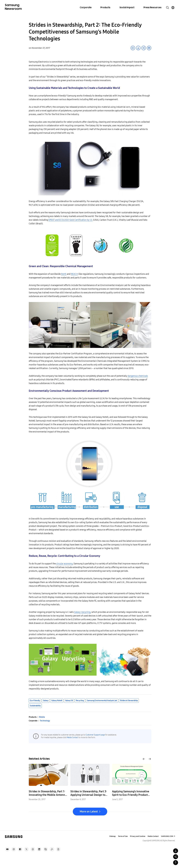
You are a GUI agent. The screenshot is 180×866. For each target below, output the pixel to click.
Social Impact (127, 7)
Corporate (86, 7)
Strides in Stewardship (129, 700)
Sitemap (112, 836)
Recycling (80, 700)
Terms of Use (123, 836)
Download (138, 48)
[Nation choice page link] (173, 7)
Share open (143, 48)
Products (105, 7)
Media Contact (72, 737)
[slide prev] (143, 758)
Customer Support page (95, 735)
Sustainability (35, 705)
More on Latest (89, 811)
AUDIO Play (133, 48)
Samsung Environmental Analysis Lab (102, 700)
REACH (74, 274)
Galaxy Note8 (56, 700)
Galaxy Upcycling (82, 612)
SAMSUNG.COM (167, 836)
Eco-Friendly (35, 700)
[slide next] (149, 758)
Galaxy (45, 700)
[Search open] (167, 7)
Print (149, 48)
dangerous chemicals (138, 376)
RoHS (63, 274)
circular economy (64, 563)
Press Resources (152, 7)
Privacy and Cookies (137, 836)
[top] (175, 862)
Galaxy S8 (69, 700)
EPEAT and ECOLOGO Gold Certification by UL (70, 220)
